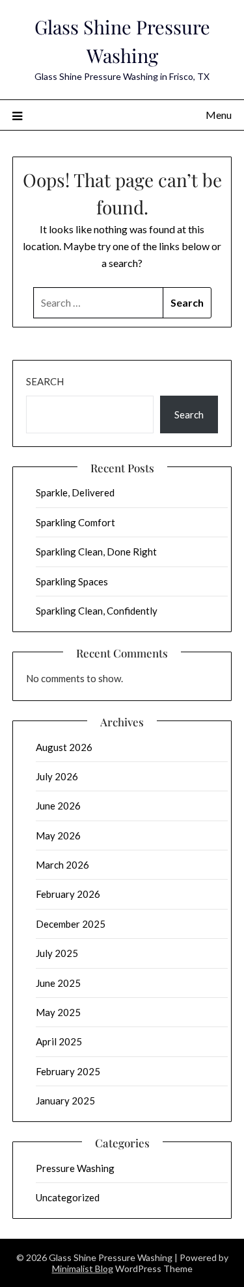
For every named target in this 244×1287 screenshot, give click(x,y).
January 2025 (65, 1100)
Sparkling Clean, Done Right (96, 551)
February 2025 (68, 1071)
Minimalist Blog (82, 1268)
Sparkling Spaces (72, 581)
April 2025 (59, 1041)
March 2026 (62, 865)
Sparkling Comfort (75, 522)
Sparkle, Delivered (75, 492)
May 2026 (58, 835)
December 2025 (70, 924)
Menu (219, 114)
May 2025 (58, 1012)
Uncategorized (68, 1197)
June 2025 (58, 983)
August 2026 (64, 747)
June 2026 (58, 805)
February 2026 (68, 894)
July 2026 (57, 776)
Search (45, 381)
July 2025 (57, 953)
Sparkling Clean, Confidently (96, 611)
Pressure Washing (75, 1168)
